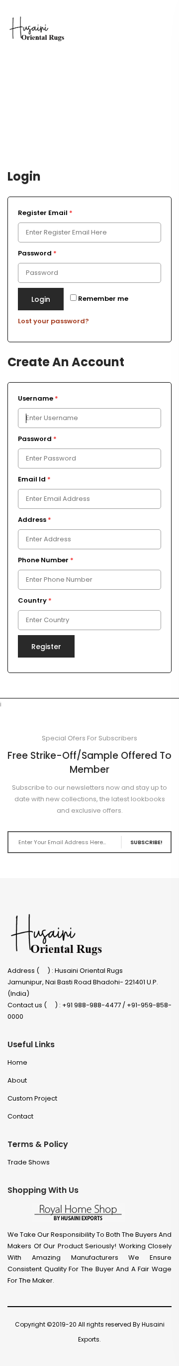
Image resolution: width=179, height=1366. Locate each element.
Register (46, 647)
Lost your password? (53, 321)
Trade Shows (28, 1162)
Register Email (45, 213)
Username (38, 398)
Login (40, 299)
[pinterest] (151, 1354)
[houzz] (133, 1354)
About (17, 1080)
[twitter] (97, 1354)
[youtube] (169, 1354)
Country (35, 600)
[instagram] (115, 1354)
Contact (20, 1116)
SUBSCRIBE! (146, 842)
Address (34, 519)
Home (17, 1062)
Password (37, 253)
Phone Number (46, 560)
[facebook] (79, 1354)
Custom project (32, 1098)
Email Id (34, 479)
